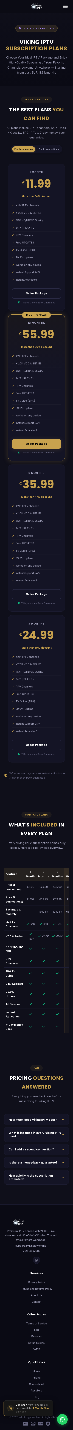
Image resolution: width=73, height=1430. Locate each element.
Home (36, 1371)
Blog (36, 1397)
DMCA (36, 1349)
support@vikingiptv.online (30, 1245)
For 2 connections (49, 149)
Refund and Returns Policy (36, 1288)
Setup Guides (36, 1342)
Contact (36, 1301)
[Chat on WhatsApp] (62, 1419)
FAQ (36, 1330)
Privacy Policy (36, 1282)
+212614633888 (30, 1250)
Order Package (36, 293)
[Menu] (65, 6)
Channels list (36, 1384)
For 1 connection (23, 149)
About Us (36, 1295)
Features (36, 1336)
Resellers (36, 1390)
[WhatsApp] (36, 1260)
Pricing (37, 1377)
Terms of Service (36, 1323)
